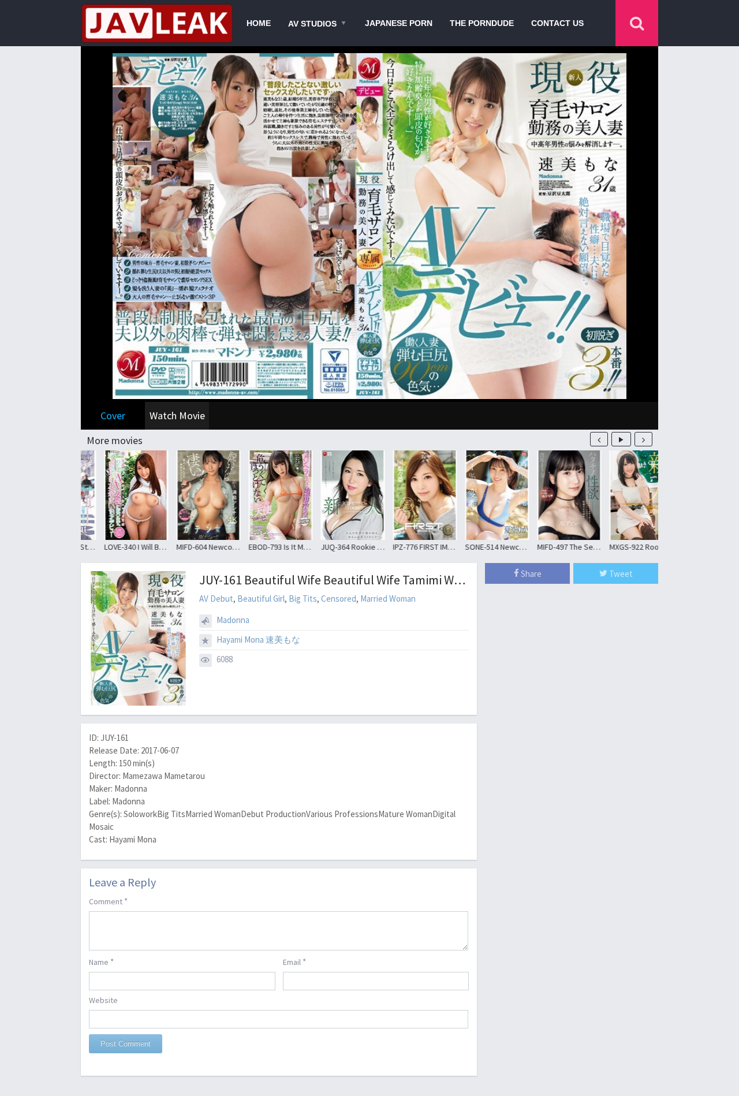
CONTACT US (557, 23)
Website (103, 1000)
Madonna (233, 619)
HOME (259, 23)
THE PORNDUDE (482, 23)
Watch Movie (177, 415)
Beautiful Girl (261, 598)
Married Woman (388, 598)
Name (101, 961)
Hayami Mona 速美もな (258, 639)
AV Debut (216, 598)
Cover (112, 415)
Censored (338, 598)
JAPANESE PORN (398, 23)
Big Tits (303, 598)
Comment (108, 901)
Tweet (620, 573)
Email (294, 961)
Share (530, 573)
